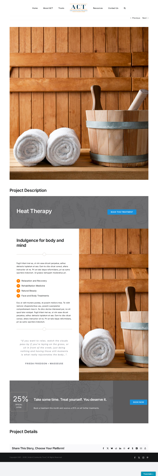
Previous (136, 18)
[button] (115, 8)
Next (144, 18)
